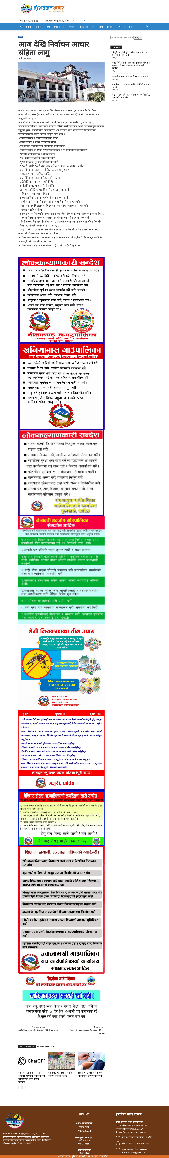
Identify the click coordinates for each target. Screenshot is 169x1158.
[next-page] (23, 1087)
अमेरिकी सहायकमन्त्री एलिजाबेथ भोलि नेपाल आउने (38, 1030)
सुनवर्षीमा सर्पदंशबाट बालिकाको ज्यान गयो (130, 76)
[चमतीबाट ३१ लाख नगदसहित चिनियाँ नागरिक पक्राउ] (61, 1061)
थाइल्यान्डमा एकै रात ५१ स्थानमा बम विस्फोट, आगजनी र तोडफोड (131, 96)
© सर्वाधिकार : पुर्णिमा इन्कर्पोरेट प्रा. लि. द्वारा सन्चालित (83, 1156)
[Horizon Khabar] (84, 8)
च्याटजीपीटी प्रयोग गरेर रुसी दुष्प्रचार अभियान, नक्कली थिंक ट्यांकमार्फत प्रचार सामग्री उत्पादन (31, 1077)
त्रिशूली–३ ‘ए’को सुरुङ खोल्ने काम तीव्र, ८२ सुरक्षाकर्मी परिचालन (129, 53)
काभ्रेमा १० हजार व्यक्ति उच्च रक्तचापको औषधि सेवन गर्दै (90, 1074)
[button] (147, 26)
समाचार (20, 37)
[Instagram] (79, 20)
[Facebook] (73, 20)
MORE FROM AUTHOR (45, 1046)
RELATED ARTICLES (27, 1046)
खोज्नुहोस (138, 37)
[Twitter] (84, 20)
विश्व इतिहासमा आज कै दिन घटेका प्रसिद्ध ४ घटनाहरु (87, 1032)
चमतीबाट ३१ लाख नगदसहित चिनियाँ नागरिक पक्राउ (60, 1074)
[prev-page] (20, 1087)
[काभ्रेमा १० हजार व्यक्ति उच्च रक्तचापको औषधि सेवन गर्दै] (91, 1061)
